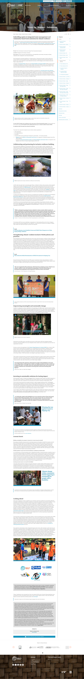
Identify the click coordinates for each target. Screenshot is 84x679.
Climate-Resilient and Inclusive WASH (38, 63)
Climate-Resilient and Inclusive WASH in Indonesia (28, 42)
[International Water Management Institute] (63, 647)
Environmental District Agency (26, 139)
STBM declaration (27, 187)
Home (14, 34)
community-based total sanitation (46, 70)
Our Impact (36, 596)
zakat (14, 190)
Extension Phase (22, 63)
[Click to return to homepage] (14, 5)
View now (49, 659)
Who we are (33, 659)
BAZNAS (47, 189)
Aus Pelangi (33, 588)
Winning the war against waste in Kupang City (47, 408)
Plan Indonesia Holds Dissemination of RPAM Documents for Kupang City (32, 255)
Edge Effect (43, 588)
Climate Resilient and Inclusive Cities (41, 139)
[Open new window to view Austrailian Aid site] (63, 672)
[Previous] (13, 647)
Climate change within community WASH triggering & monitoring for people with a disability (48, 476)
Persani (37, 588)
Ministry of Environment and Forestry (30, 137)
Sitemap (33, 657)
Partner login (58, 1)
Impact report (33, 664)
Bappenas (18, 137)
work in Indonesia (28, 433)
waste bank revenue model (18, 510)
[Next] (70, 647)
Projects (39, 5)
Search (54, 1)
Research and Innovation (71, 5)
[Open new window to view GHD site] (70, 672)
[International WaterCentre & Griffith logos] (47, 647)
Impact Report (40, 625)
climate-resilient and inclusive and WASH (37, 586)
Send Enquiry (34, 632)
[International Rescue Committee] (30, 647)
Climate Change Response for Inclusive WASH (38, 347)
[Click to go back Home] (17, 658)
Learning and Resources (53, 5)
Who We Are (28, 5)
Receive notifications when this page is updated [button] (35, 636)
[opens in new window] (34, 102)
